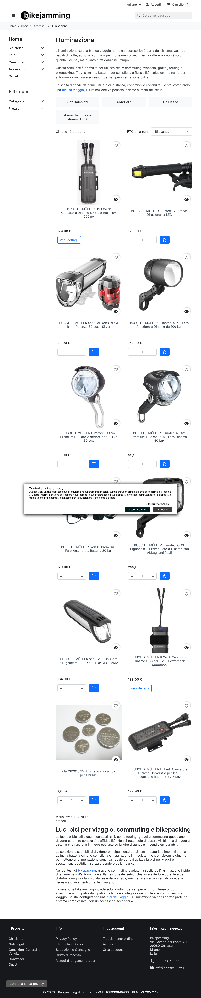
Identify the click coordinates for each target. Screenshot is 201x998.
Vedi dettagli (69, 240)
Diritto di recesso (68, 955)
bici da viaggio (73, 90)
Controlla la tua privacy (26, 984)
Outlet (13, 76)
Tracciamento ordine (118, 939)
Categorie (16, 101)
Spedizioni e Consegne (73, 950)
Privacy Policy (66, 939)
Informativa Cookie (70, 944)
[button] (153, 4)
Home (15, 39)
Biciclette (16, 48)
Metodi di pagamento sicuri (76, 961)
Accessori (17, 69)
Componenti (18, 62)
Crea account (113, 950)
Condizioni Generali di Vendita (25, 951)
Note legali (17, 944)
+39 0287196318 (169, 961)
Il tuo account (113, 928)
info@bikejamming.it (171, 967)
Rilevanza (172, 131)
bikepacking (87, 870)
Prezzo (14, 108)
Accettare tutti (137, 509)
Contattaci (16, 959)
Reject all (162, 509)
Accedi (108, 944)
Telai (12, 55)
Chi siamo (16, 939)
